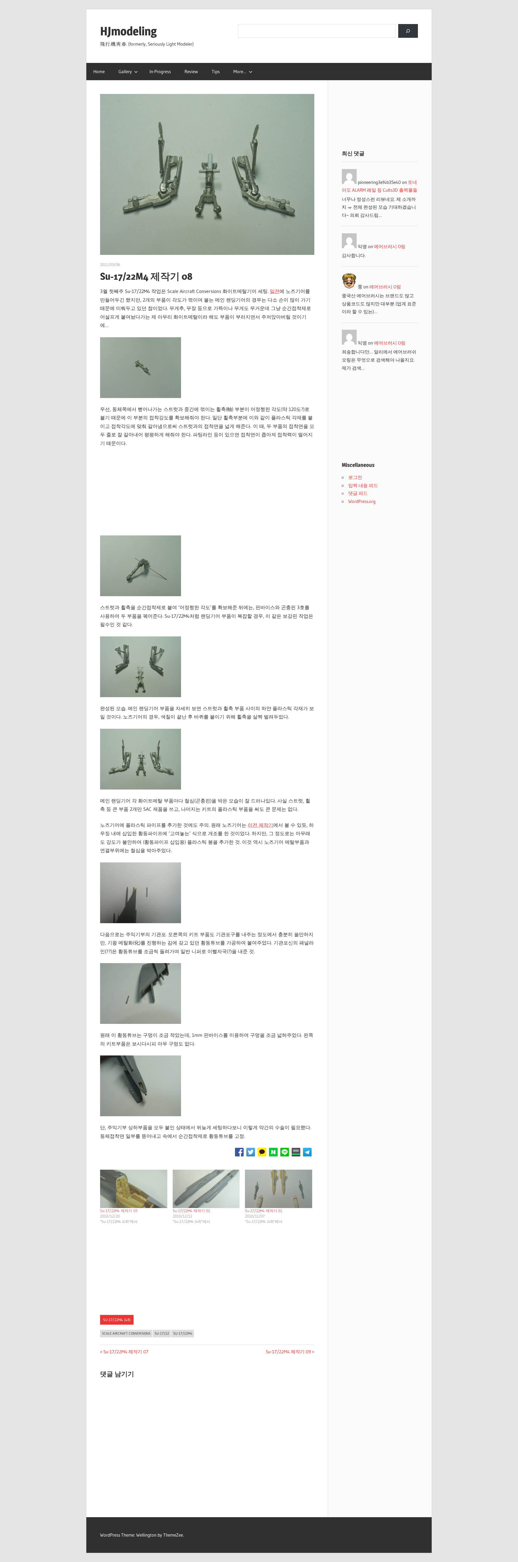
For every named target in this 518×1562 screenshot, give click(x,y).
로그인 (355, 477)
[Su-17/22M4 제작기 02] (206, 1189)
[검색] (408, 31)
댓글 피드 (358, 493)
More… (240, 71)
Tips (216, 71)
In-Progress (160, 71)
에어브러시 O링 (389, 246)
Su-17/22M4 (182, 1333)
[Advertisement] (207, 493)
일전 (275, 291)
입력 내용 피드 (363, 485)
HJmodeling (128, 31)
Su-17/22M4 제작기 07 (125, 1351)
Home (99, 71)
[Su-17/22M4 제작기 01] (278, 1189)
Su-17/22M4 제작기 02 (191, 1210)
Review (191, 71)
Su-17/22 (162, 1333)
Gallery (125, 71)
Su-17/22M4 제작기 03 (118, 1210)
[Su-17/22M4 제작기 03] (133, 1189)
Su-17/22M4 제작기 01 (263, 1210)
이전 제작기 (260, 825)
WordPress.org (362, 501)
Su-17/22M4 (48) (117, 1319)
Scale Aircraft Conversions (126, 1333)
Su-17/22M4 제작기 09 (288, 1351)
